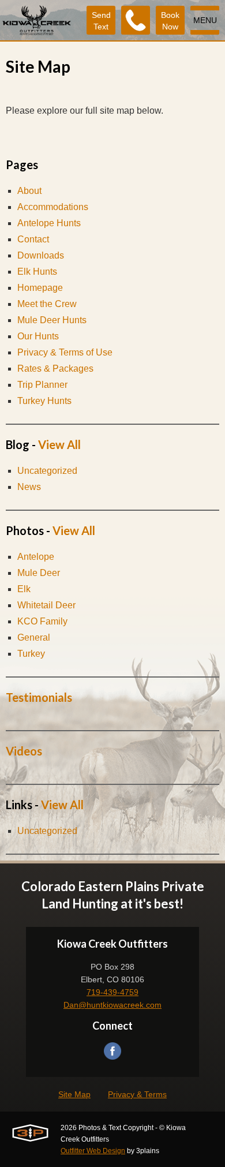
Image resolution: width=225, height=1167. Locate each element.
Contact (33, 239)
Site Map (74, 1094)
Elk (24, 589)
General (33, 637)
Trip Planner (42, 385)
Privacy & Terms (137, 1094)
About (29, 191)
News (29, 487)
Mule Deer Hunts (52, 320)
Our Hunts (38, 336)
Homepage (40, 288)
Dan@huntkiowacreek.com (112, 1004)
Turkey (31, 654)
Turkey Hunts (44, 401)
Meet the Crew (47, 304)
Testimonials (39, 697)
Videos (24, 751)
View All (59, 444)
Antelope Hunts (49, 223)
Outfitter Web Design (93, 1151)
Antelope (35, 557)
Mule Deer (38, 573)
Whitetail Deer (46, 605)
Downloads (40, 255)
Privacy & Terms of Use (64, 352)
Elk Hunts (37, 271)
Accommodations (52, 207)
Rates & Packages (55, 368)
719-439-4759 (112, 992)
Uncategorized (47, 471)
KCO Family (42, 621)
